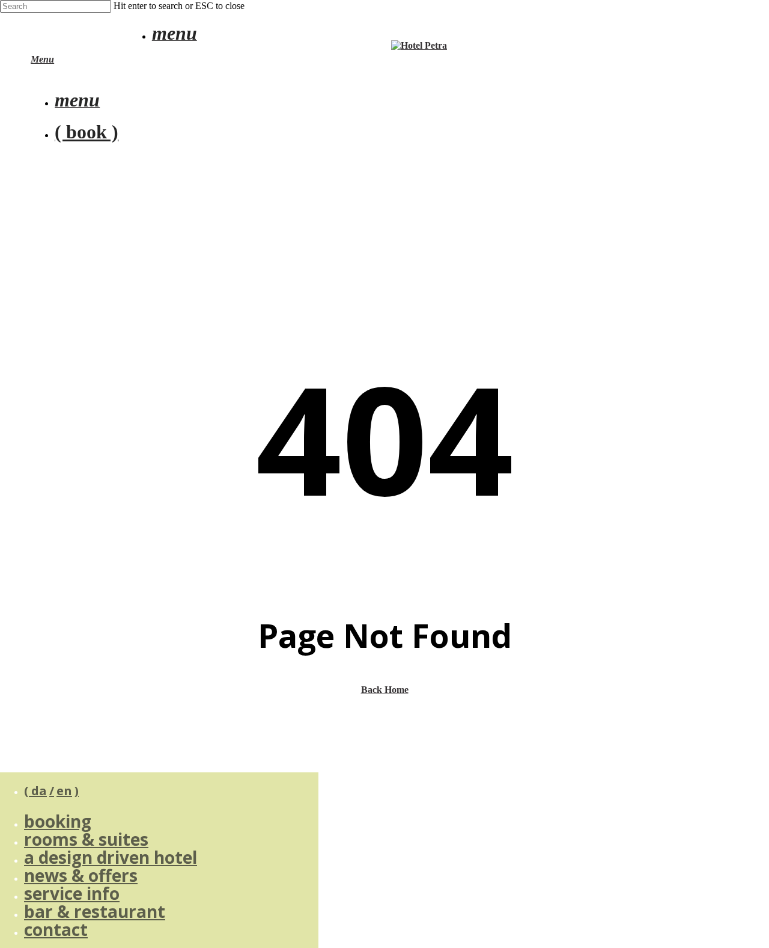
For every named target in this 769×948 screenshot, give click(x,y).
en (64, 791)
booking (57, 821)
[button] (174, 36)
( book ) (86, 132)
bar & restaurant (94, 911)
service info (72, 893)
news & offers (81, 875)
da (39, 791)
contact (56, 929)
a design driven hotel (110, 857)
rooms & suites (86, 839)
